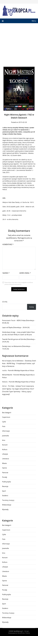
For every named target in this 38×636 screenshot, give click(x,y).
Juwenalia (5, 436)
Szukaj (4, 302)
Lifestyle (5, 454)
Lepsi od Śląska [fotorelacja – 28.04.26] (15, 327)
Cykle (4, 422)
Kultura (4, 449)
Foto (3, 426)
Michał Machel (7, 375)
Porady (4, 477)
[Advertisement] (19, 43)
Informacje (6, 431)
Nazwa (6, 273)
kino (3, 440)
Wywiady (5, 509)
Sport (4, 491)
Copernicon (6, 417)
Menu (34, 21)
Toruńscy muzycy (8, 500)
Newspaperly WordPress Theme (19, 633)
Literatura (5, 459)
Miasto (4, 463)
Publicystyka (6, 482)
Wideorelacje (6, 505)
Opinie (4, 468)
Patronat (5, 472)
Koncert (4, 445)
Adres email (25, 273)
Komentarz (8, 244)
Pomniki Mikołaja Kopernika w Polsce (21, 370)
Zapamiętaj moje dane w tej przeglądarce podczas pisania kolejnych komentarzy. (19, 283)
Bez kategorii (6, 412)
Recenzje (5, 486)
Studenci (5, 495)
